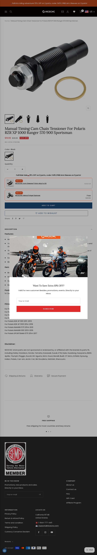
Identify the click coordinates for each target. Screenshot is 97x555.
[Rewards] (4, 550)
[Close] (84, 239)
